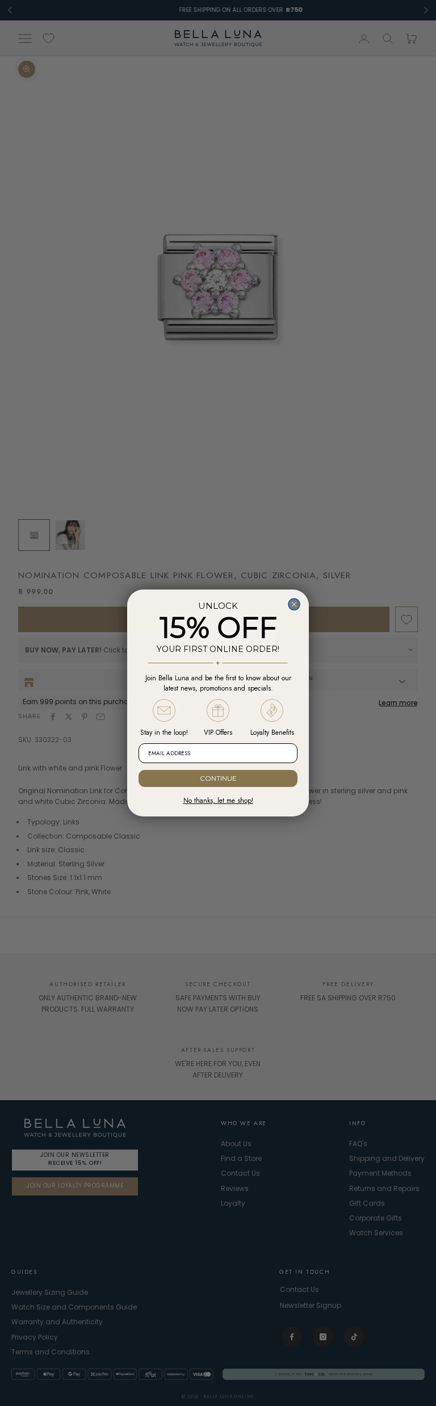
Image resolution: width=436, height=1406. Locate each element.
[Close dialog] (294, 604)
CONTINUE (218, 778)
